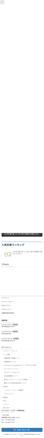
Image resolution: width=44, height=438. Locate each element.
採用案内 (5, 397)
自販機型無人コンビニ (10, 361)
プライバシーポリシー (8, 301)
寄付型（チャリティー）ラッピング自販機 (15, 379)
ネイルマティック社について (12, 372)
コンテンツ (6, 404)
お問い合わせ (6, 408)
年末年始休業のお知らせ (8, 326)
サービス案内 (6, 354)
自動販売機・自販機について (12, 358)
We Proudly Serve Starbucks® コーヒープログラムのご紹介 (21, 365)
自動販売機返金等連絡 (8, 313)
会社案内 (5, 386)
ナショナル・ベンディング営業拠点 (14, 390)
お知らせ (15, 324)
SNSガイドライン (6, 305)
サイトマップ (5, 298)
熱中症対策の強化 (6, 333)
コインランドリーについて (11, 369)
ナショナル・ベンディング (10, 351)
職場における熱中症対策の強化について (15, 383)
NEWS (4, 401)
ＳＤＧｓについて (6, 309)
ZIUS (22, 435)
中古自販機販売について (10, 376)
